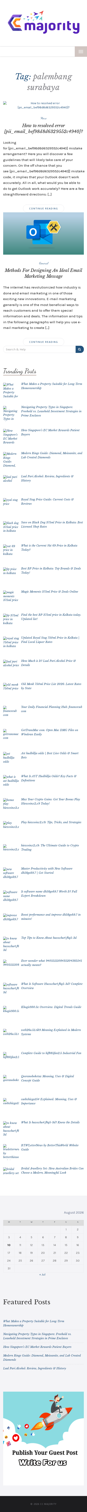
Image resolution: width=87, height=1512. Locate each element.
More (43, 118)
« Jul (42, 1274)
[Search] (80, 349)
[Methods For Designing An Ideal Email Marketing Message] (43, 233)
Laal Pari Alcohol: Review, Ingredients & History (34, 1368)
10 (8, 1245)
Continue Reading (43, 208)
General (43, 263)
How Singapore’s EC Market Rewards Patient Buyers (37, 1347)
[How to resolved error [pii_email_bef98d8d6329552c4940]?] (43, 105)
